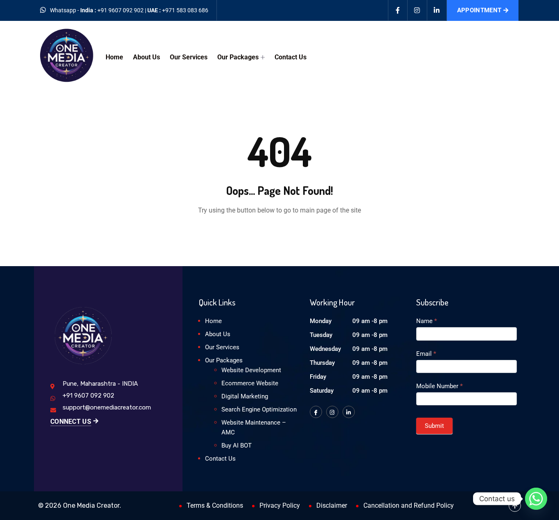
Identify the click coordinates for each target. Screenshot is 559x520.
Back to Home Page (279, 235)
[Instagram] (417, 10)
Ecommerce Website (249, 383)
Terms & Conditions (215, 505)
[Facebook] (398, 10)
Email (426, 353)
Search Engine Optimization (259, 409)
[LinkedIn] (349, 412)
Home (114, 57)
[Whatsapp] (536, 499)
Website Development (251, 370)
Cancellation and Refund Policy (408, 505)
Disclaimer (331, 505)
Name (426, 321)
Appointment (479, 10)
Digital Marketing (244, 396)
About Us (146, 57)
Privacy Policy (279, 505)
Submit (434, 426)
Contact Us (291, 57)
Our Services (188, 57)
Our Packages (238, 57)
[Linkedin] (437, 10)
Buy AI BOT (236, 445)
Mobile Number (439, 386)
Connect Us (70, 421)
